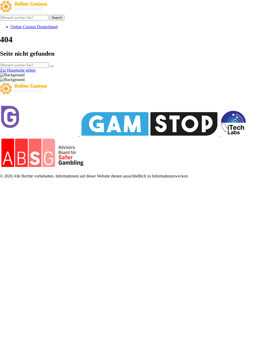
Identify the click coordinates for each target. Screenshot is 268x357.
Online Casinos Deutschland (34, 27)
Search (57, 18)
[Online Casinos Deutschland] (23, 12)
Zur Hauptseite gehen (18, 70)
